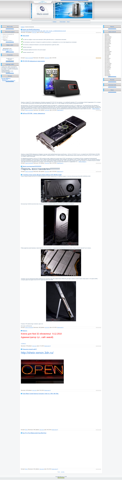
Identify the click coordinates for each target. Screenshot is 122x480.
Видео (4, 37)
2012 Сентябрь (108, 63)
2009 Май (107, 34)
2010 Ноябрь (107, 52)
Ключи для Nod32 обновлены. (31, 29)
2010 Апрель (107, 46)
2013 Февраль (108, 67)
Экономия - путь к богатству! (8, 80)
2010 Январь (107, 42)
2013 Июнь (107, 71)
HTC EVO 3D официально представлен (33, 61)
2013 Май (107, 70)
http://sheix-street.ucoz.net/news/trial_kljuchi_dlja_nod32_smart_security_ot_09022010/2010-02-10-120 (43, 30)
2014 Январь (107, 75)
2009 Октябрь (108, 38)
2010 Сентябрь (108, 51)
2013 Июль (107, 72)
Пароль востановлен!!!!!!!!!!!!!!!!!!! (31, 166)
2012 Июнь (107, 59)
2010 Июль (107, 50)
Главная (54, 21)
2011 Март (107, 55)
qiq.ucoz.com (5, 79)
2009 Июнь (107, 35)
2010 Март (107, 44)
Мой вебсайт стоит (7, 48)
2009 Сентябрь (108, 36)
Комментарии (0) (60, 110)
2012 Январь (107, 58)
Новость (24, 330)
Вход (68, 21)
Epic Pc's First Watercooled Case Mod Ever (34, 433)
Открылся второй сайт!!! (29, 349)
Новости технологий (7, 34)
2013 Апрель (107, 68)
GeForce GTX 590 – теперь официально (33, 113)
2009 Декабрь (108, 40)
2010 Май (107, 47)
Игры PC (5, 35)
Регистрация (62, 21)
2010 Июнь (107, 48)
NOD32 (4, 39)
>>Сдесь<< (23, 343)
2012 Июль (107, 60)
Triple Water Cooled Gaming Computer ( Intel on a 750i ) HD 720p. (40, 393)
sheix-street (34, 32)
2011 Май (107, 56)
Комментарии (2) (47, 32)
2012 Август (107, 62)
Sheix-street (25, 35)
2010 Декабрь (108, 54)
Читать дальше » (96, 108)
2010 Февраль (108, 43)
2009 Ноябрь (107, 39)
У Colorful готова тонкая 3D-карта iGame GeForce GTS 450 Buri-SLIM (41, 174)
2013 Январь (107, 66)
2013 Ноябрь (107, 74)
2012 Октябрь (108, 64)
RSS (91, 1)
